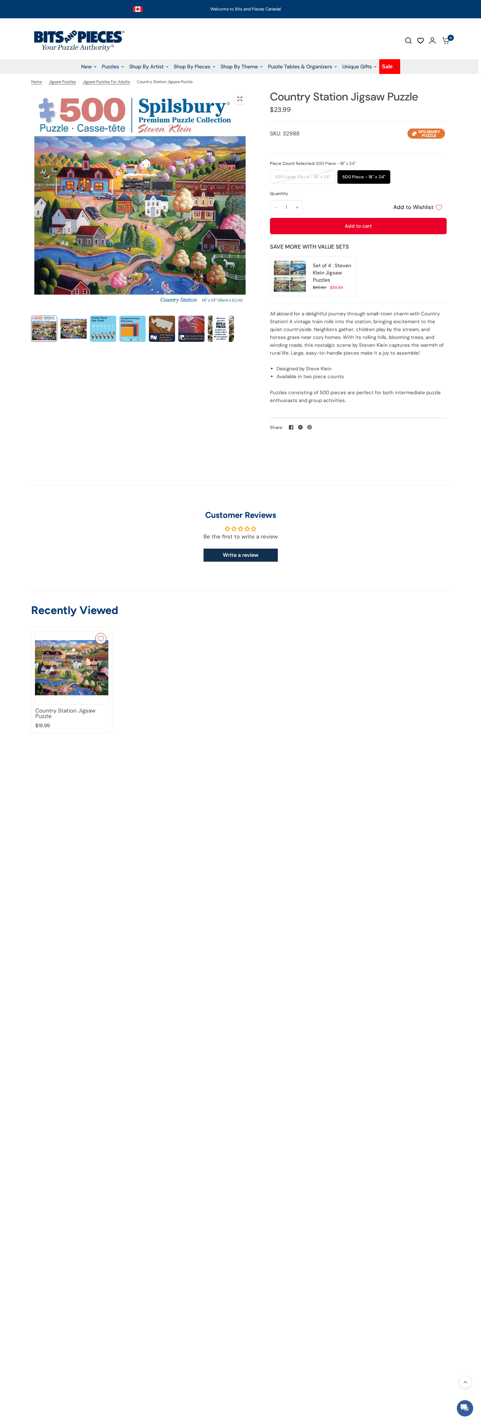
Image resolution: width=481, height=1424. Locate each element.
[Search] (408, 40)
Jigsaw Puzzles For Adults (106, 81)
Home (36, 81)
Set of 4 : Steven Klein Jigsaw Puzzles (332, 272)
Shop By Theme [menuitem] (239, 66)
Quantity (279, 193)
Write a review (240, 555)
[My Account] (432, 40)
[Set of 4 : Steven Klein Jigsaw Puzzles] (290, 276)
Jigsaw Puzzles (62, 81)
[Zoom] (240, 99)
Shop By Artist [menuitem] (146, 66)
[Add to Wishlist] (101, 638)
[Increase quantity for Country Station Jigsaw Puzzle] (297, 207)
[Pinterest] (309, 427)
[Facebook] (291, 427)
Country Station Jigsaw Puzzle (65, 713)
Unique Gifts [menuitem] (357, 66)
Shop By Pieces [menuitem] (192, 66)
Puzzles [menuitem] (110, 66)
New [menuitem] (86, 66)
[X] (300, 427)
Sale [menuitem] (387, 66)
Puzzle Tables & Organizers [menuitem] (300, 66)
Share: (276, 427)
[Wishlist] (420, 41)
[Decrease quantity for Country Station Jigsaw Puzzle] (275, 207)
